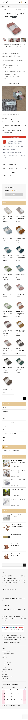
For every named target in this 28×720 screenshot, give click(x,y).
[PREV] (3, 687)
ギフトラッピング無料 (6, 662)
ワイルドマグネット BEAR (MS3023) (16, 544)
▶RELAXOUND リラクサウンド (9, 589)
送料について (4, 660)
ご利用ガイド (4, 657)
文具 (4, 437)
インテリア (6, 415)
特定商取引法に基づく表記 (7, 669)
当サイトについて (5, 664)
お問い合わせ (4, 671)
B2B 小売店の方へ (5, 674)
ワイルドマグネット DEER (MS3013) (16, 554)
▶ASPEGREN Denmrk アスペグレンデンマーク (13, 594)
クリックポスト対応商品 (9, 422)
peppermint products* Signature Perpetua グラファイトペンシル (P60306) (18, 536)
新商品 (4, 440)
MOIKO (5, 407)
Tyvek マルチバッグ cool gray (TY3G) (17, 515)
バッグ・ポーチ (7, 426)
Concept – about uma (6, 651)
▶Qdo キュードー (6, 605)
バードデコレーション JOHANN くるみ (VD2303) (17, 525)
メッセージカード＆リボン (9, 433)
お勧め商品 (6, 411)
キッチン (5, 418)
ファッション (6, 429)
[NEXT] (25, 687)
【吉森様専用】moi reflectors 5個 (11, 450)
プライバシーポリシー (6, 667)
